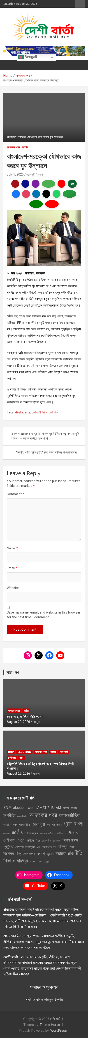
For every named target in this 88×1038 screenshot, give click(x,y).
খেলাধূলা (38, 824)
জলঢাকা (6, 833)
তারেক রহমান (31, 833)
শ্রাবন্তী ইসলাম (34, 174)
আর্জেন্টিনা (7, 824)
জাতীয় (25, 147)
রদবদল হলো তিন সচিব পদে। (25, 716)
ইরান (15, 825)
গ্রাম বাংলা (73, 823)
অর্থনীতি (9, 815)
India (30, 808)
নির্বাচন (30, 840)
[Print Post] (15, 184)
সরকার (39, 861)
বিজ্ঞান (72, 846)
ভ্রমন (50, 854)
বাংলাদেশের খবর (49, 846)
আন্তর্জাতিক (69, 815)
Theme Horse (50, 1025)
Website (13, 588)
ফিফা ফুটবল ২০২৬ (32, 846)
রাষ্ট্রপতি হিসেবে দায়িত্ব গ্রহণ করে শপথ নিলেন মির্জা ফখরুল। (40, 766)
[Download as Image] (48, 184)
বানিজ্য (62, 846)
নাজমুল (36, 722)
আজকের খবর (13, 147)
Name (12, 548)
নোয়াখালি (56, 840)
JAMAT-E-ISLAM (48, 808)
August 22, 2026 (18, 722)
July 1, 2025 (15, 174)
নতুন (21, 757)
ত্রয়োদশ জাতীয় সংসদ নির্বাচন (51, 833)
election (24, 752)
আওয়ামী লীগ (22, 816)
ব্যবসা (41, 853)
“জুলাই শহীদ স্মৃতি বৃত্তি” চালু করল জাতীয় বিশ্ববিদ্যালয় (46, 452)
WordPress (58, 1031)
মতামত (60, 853)
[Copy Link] (69, 194)
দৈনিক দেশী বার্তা (50, 412)
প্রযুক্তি (8, 846)
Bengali (30, 57)
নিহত (38, 840)
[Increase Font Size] (36, 204)
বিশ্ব (18, 853)
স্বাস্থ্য (46, 861)
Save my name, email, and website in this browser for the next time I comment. (43, 614)
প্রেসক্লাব (19, 846)
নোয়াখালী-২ (46, 840)
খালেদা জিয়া (24, 824)
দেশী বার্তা (64, 752)
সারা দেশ (13, 672)
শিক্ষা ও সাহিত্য (15, 861)
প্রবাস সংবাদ (70, 840)
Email (12, 568)
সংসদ (32, 861)
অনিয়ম (66, 808)
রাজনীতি (75, 853)
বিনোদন (8, 853)
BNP (11, 752)
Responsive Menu (80, 4)
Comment (15, 494)
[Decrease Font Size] (52, 204)
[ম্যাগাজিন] (35, 184)
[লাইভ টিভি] (61, 184)
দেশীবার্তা (36, 412)
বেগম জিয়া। (29, 854)
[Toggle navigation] (9, 65)
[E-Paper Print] (25, 184)
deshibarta (22, 412)
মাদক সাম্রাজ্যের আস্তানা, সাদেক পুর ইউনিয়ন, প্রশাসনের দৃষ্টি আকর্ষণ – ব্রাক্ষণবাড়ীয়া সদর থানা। (45, 436)
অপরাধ (74, 808)
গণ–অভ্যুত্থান (54, 824)
